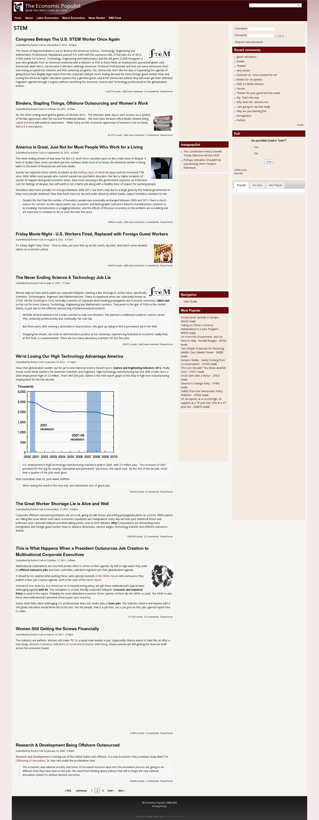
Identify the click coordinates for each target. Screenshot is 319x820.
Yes (256, 147)
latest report (93, 580)
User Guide (190, 301)
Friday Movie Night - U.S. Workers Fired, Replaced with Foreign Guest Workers (92, 234)
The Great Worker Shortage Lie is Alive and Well (62, 503)
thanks (241, 61)
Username (241, 28)
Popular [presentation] (241, 185)
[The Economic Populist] (18, 10)
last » (121, 790)
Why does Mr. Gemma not (252, 102)
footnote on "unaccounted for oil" (257, 75)
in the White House (106, 576)
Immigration (244, 115)
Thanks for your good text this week (258, 93)
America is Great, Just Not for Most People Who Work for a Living (79, 147)
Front (18, 18)
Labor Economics (48, 18)
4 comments (152, 222)
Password (241, 35)
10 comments (151, 616)
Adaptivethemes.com (173, 816)
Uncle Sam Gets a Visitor (195, 375)
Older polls (240, 169)
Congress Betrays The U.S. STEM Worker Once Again (68, 39)
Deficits (241, 120)
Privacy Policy (159, 806)
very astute (243, 70)
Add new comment (132, 91)
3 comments (152, 135)
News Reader (97, 18)
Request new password (249, 42)
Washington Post (43, 300)
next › (111, 790)
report (108, 368)
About (29, 18)
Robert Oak (37, 45)
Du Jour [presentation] (257, 185)
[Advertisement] (195, 81)
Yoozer (241, 88)
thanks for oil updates (250, 79)
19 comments (151, 91)
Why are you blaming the (251, 111)
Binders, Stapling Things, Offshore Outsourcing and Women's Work (82, 103)
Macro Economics (73, 18)
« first (68, 790)
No (256, 153)
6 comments (152, 491)
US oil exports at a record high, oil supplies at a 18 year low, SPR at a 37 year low (203, 402)
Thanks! (241, 66)
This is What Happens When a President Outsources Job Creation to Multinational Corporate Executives (82, 551)
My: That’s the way (248, 97)
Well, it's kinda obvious (250, 84)
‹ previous (81, 790)
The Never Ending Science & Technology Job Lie (63, 277)
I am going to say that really (253, 106)
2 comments (152, 781)
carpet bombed (25, 122)
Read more (166, 91)
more (300, 125)
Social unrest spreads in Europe (199, 317)
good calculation (246, 56)
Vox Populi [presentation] (275, 185)
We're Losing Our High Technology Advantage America (69, 356)
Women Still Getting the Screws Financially (57, 629)
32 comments (151, 536)
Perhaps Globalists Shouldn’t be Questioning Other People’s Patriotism (202, 163)
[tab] (241, 185)
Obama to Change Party (195, 383)
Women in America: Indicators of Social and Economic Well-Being (68, 644)
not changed (59, 190)
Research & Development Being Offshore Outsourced (68, 745)
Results (238, 173)
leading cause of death (91, 172)
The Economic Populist (53, 5)
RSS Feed (115, 18)
